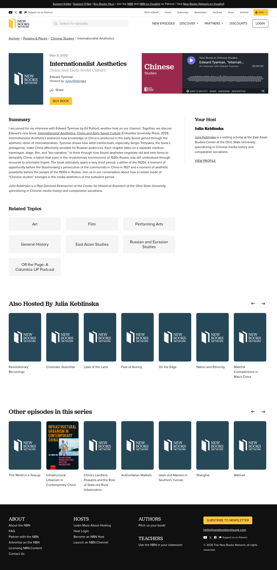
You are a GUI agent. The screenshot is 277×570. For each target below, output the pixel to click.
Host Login (81, 531)
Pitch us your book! (151, 525)
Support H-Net (82, 4)
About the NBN (19, 525)
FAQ (12, 531)
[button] (253, 303)
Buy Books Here (103, 4)
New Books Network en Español (203, 4)
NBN (130, 4)
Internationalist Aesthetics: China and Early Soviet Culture (79, 133)
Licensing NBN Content (25, 548)
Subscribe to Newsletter (228, 520)
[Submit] (55, 23)
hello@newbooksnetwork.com (224, 529)
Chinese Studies (62, 38)
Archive (14, 38)
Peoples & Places (35, 38)
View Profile (205, 160)
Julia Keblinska (75, 81)
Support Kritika (62, 4)
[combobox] (90, 23)
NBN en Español (150, 4)
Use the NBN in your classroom (160, 544)
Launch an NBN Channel (91, 542)
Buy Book (61, 101)
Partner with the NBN (24, 536)
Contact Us (16, 553)
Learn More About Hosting (92, 525)
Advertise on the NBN (24, 542)
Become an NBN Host (89, 536)
